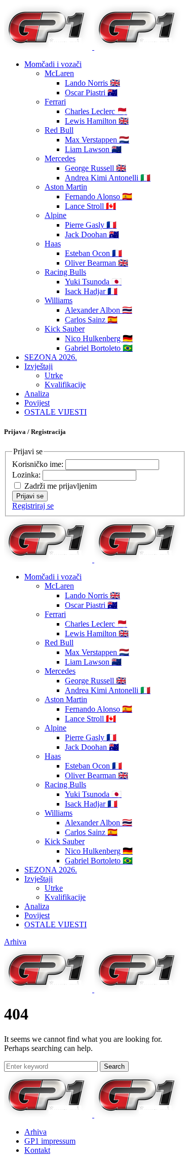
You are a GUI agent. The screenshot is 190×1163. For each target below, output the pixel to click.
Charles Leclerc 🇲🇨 (96, 111)
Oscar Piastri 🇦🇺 (91, 92)
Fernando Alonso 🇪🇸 (98, 196)
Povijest (37, 402)
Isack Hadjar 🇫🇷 (91, 291)
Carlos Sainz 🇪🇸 (91, 319)
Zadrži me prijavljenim (60, 486)
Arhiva (15, 941)
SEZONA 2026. (50, 357)
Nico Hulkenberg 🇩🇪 (99, 338)
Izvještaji (38, 366)
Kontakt (37, 1150)
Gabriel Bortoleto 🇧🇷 (99, 348)
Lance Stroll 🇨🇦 (90, 206)
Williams (58, 300)
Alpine (55, 215)
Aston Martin (66, 187)
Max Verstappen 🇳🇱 (97, 139)
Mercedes (60, 158)
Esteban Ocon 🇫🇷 (93, 253)
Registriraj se (33, 505)
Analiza (36, 393)
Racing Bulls (65, 272)
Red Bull (59, 130)
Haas (53, 243)
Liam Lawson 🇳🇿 (93, 149)
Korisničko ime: (38, 464)
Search (114, 1066)
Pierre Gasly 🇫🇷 (91, 225)
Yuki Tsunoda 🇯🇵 (93, 281)
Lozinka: (27, 474)
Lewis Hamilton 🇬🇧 (97, 121)
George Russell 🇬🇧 (95, 168)
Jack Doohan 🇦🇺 (92, 234)
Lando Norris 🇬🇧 (92, 83)
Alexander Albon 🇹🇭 (98, 310)
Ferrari (55, 101)
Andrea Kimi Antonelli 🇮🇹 (107, 177)
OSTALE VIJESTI (55, 412)
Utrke (54, 375)
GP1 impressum (49, 1141)
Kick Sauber (65, 328)
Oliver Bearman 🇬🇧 (96, 263)
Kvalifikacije (65, 384)
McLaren (59, 73)
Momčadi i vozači (53, 64)
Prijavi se (30, 496)
